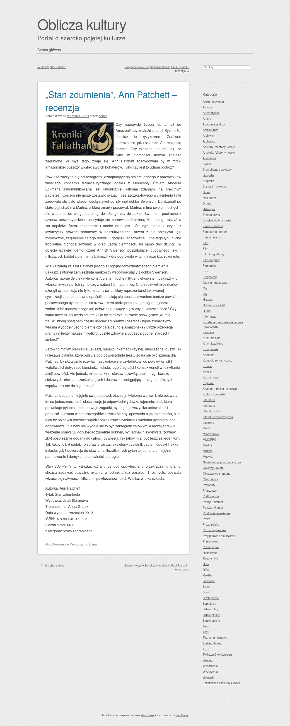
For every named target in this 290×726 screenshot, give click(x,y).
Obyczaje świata (213, 468)
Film (205, 243)
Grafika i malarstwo (215, 282)
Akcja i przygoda (213, 101)
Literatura (209, 400)
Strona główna (49, 49)
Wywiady (208, 677)
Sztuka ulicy (210, 609)
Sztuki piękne (211, 615)
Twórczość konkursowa (217, 654)
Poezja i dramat (213, 502)
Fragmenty (210, 277)
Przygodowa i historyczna (219, 535)
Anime (207, 118)
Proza (206, 519)
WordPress (148, 715)
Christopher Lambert (51, 67)
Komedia (208, 354)
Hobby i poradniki (214, 305)
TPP (206, 649)
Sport (206, 592)
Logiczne (208, 422)
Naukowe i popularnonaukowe (222, 462)
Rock (206, 564)
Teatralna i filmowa (215, 637)
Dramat (207, 203)
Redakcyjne (210, 552)
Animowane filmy (214, 124)
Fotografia (209, 265)
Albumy (208, 107)
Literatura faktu (212, 411)
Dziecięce (209, 209)
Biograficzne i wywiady (217, 169)
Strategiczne (211, 598)
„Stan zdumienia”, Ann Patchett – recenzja (111, 100)
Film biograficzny (213, 254)
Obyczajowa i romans (216, 473)
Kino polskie (210, 349)
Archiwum (209, 135)
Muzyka (208, 451)
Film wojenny (211, 260)
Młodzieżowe (211, 434)
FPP (206, 271)
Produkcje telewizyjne (216, 513)
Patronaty (209, 485)
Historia (208, 299)
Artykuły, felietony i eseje (219, 147)
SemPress (182, 715)
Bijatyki (207, 164)
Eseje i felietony (213, 226)
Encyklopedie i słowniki (217, 220)
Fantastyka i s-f (212, 237)
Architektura (210, 130)
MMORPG (209, 439)
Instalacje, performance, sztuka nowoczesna (223, 324)
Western (208, 660)
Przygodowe (210, 541)
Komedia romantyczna (217, 360)
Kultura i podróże (214, 394)
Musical (208, 445)
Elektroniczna (211, 214)
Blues (206, 192)
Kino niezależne (213, 343)
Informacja (209, 316)
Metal (206, 428)
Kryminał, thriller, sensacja (220, 388)
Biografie (208, 175)
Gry (205, 288)
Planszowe (210, 490)
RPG (206, 569)
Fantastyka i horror (215, 231)
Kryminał (208, 383)
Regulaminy (210, 558)
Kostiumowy (210, 377)
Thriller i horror (212, 643)
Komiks (207, 366)
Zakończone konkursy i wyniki (221, 683)
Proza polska (211, 524)
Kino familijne (211, 338)
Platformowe (211, 496)
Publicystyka (211, 547)
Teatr (206, 626)
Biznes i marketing (215, 186)
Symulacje (209, 603)
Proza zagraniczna (83, 544)
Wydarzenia (210, 666)
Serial (206, 586)
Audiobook (209, 158)
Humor (207, 311)
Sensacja (209, 581)
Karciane (208, 332)
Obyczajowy (210, 479)
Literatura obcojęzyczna (218, 417)
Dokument (209, 197)
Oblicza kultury (81, 24)
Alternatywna (211, 113)
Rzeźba (207, 575)
